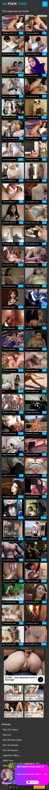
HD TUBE (14, 4)
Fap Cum (7, 735)
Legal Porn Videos (11, 755)
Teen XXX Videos (10, 729)
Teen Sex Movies (10, 745)
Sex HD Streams (10, 750)
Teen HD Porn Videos (12, 740)
